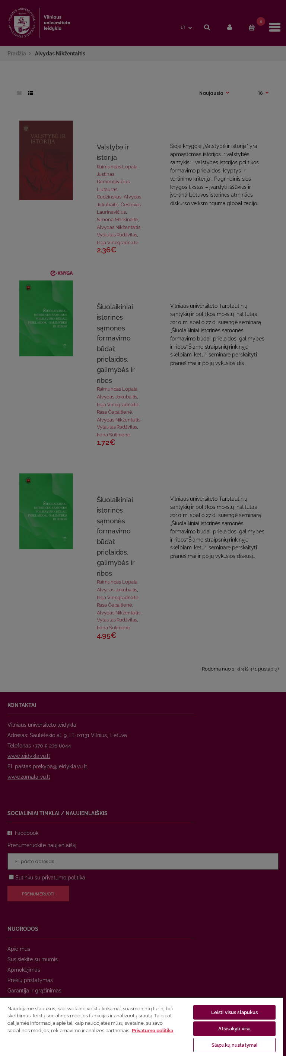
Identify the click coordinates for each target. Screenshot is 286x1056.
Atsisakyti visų (234, 1028)
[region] (141, 1026)
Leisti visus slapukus (234, 1012)
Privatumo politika (152, 1030)
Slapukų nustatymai (234, 1045)
